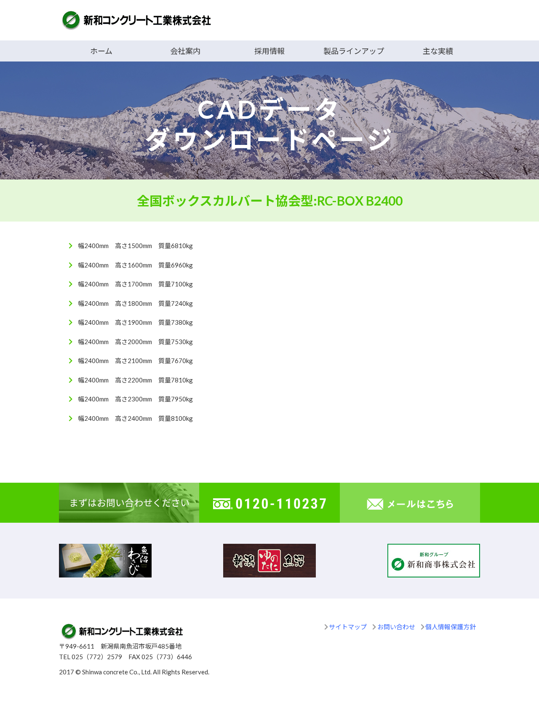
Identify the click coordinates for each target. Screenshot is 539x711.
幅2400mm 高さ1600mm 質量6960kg (135, 265)
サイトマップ (348, 627)
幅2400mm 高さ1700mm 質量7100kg (135, 284)
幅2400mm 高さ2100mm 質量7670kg (135, 360)
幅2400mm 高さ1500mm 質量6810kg (135, 245)
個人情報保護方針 (450, 627)
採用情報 (269, 51)
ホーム (101, 51)
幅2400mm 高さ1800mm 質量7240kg (135, 303)
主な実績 (438, 51)
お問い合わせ (396, 627)
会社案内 (185, 51)
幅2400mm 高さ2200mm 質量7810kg (135, 380)
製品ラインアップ (353, 51)
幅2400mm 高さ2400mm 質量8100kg (135, 418)
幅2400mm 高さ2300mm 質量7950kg (135, 399)
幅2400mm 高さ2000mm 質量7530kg (135, 341)
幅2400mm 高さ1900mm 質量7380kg (135, 322)
